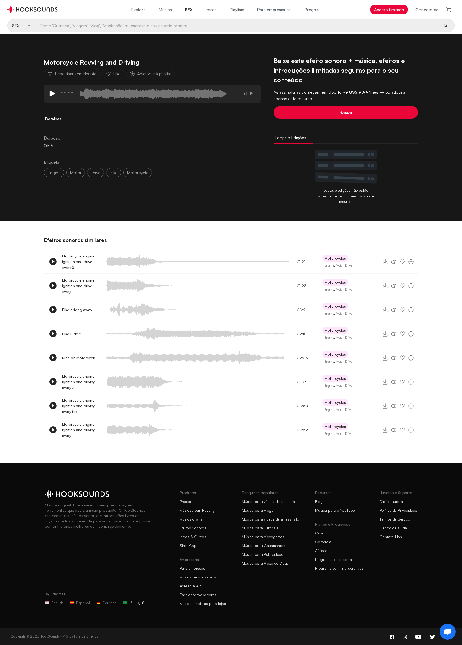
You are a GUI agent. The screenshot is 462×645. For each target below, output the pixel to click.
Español (83, 602)
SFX (189, 9)
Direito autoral (392, 501)
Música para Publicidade (262, 554)
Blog (319, 501)
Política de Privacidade (398, 510)
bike (114, 172)
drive (96, 172)
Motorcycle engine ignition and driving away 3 (78, 382)
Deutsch (110, 602)
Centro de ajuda (393, 528)
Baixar (346, 112)
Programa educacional (334, 559)
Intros (211, 9)
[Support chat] (448, 632)
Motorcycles (335, 258)
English (57, 602)
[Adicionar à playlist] (411, 262)
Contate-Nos (391, 536)
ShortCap (188, 545)
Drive (348, 265)
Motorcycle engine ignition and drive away (78, 286)
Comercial (323, 542)
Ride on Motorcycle (79, 357)
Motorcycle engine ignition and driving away (78, 430)
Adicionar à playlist (154, 73)
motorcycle (137, 172)
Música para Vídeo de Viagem (267, 563)
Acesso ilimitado (389, 9)
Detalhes (53, 119)
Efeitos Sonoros (193, 528)
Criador (321, 533)
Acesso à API (190, 586)
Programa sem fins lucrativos (339, 568)
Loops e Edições (290, 137)
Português (138, 602)
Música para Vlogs (257, 510)
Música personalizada (198, 577)
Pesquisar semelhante (76, 73)
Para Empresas (192, 568)
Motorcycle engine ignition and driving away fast (78, 406)
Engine (54, 172)
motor (76, 172)
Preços (311, 9)
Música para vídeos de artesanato (270, 519)
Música (165, 9)
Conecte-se (426, 9)
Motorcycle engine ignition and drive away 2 (78, 261)
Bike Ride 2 (71, 333)
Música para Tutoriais (260, 528)
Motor (340, 265)
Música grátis (191, 519)
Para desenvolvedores (198, 594)
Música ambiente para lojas (203, 603)
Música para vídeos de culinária (268, 501)
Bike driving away (77, 309)
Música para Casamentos (263, 545)
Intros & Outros (193, 536)
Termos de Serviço (395, 519)
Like (117, 73)
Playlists (236, 9)
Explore (138, 9)
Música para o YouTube (335, 510)
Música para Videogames (263, 536)
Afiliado (321, 550)
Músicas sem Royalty (197, 510)
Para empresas (271, 9)
